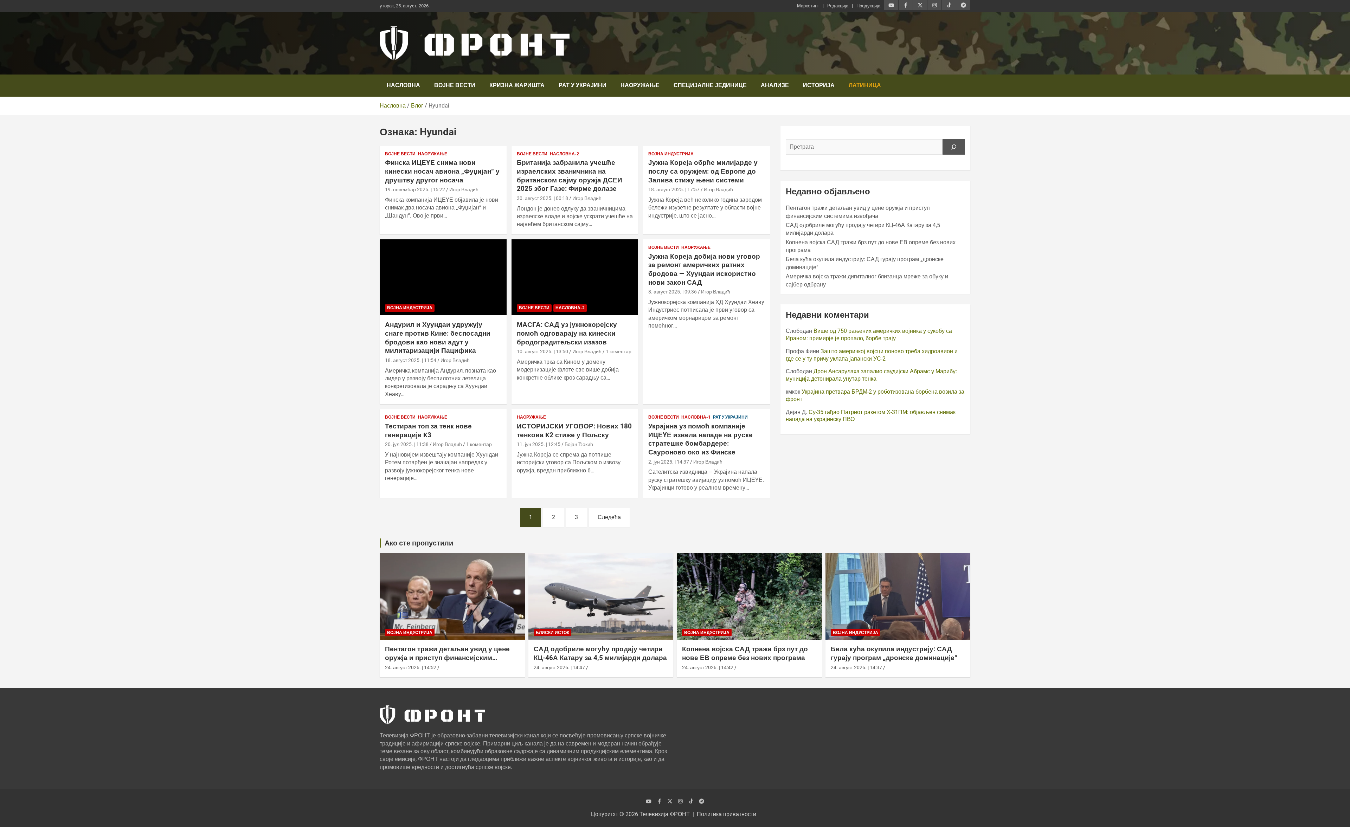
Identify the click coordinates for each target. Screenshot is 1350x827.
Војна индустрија (671, 153)
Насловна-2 (564, 153)
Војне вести (454, 85)
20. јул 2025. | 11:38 (407, 444)
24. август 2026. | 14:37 (856, 667)
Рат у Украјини (582, 85)
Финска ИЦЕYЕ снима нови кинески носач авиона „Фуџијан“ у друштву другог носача (442, 171)
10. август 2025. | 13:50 (542, 351)
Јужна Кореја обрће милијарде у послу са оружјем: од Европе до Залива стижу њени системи (703, 171)
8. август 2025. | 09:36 (672, 292)
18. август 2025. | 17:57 (674, 189)
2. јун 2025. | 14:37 (668, 462)
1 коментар (618, 351)
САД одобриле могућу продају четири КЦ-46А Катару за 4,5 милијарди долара (600, 653)
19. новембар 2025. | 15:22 (415, 189)
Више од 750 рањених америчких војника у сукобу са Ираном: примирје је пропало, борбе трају (869, 335)
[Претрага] (954, 147)
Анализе (775, 85)
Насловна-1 (696, 417)
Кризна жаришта (517, 85)
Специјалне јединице (710, 85)
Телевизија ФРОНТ (664, 814)
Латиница (865, 85)
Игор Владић (463, 189)
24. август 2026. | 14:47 (559, 667)
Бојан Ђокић (579, 444)
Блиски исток (552, 632)
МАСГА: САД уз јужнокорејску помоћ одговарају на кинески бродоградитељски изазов (567, 333)
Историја (819, 85)
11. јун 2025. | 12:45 (538, 444)
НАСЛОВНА (403, 85)
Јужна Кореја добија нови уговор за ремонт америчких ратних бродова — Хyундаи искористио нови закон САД (704, 269)
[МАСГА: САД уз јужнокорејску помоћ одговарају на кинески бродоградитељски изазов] (575, 277)
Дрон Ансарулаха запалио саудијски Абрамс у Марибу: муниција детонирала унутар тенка (871, 375)
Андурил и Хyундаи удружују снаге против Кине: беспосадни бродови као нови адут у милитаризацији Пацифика (437, 338)
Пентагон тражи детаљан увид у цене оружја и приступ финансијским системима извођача (447, 657)
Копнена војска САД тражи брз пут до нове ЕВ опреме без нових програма (745, 653)
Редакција (837, 5)
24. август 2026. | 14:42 (707, 667)
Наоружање (640, 85)
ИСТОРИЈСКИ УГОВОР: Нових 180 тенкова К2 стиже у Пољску (574, 430)
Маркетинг (808, 5)
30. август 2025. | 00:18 (542, 198)
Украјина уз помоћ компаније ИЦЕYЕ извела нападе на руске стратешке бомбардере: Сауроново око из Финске (700, 439)
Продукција (868, 5)
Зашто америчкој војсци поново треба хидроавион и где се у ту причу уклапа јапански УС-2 (872, 355)
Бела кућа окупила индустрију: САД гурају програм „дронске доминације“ (894, 653)
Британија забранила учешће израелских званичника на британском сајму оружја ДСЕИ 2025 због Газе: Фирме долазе (569, 176)
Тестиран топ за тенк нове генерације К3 (428, 430)
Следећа (609, 517)
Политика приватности (726, 814)
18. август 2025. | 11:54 (410, 360)
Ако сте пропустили (419, 543)
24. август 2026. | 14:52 (410, 667)
